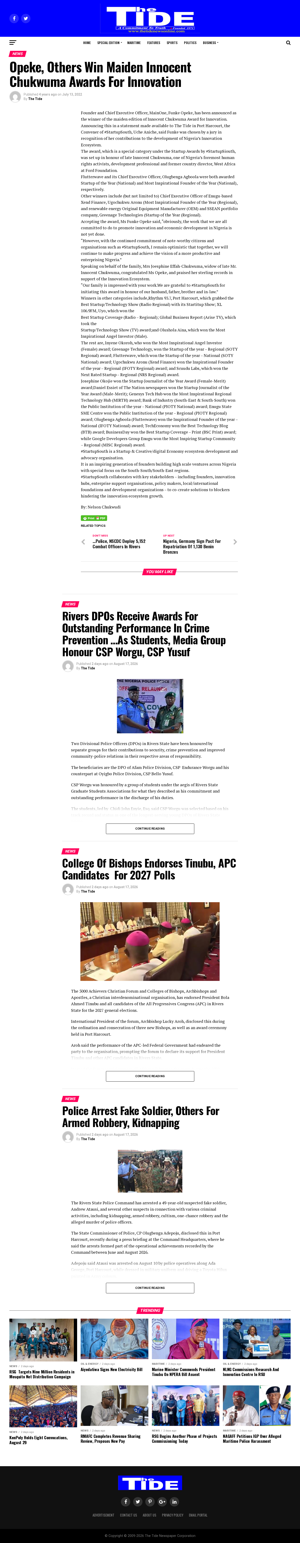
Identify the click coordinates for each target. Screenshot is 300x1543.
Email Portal (198, 1515)
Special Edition (108, 42)
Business (209, 42)
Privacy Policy (172, 1515)
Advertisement (103, 1515)
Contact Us (128, 1515)
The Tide (35, 99)
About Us (149, 1515)
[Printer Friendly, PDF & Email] (94, 518)
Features (153, 42)
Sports (172, 42)
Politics (190, 42)
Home (87, 42)
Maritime (134, 42)
